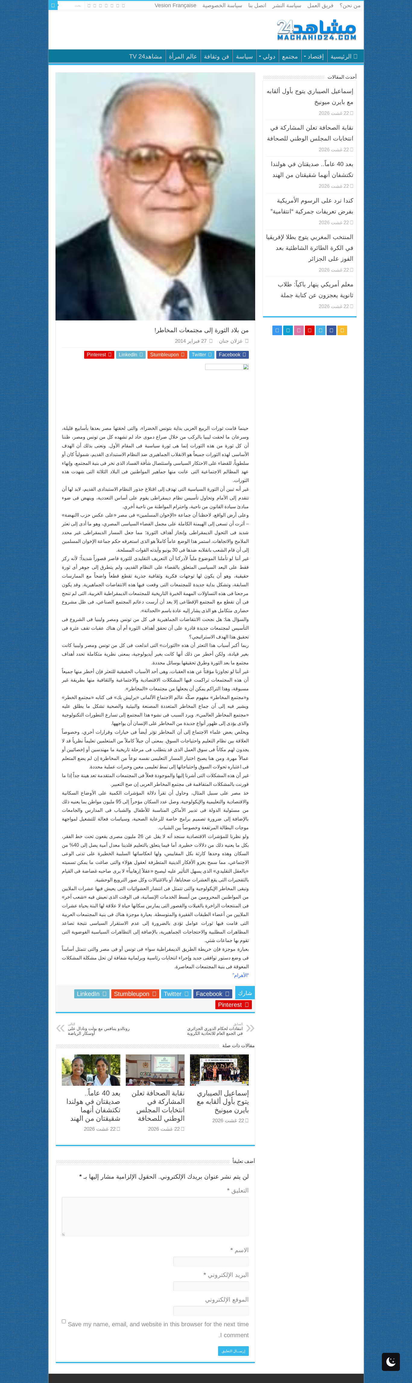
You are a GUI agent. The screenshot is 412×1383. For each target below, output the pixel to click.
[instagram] (89, 5)
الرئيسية (341, 56)
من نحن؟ (350, 5)
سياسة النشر (286, 5)
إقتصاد (316, 56)
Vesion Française (175, 5)
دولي (269, 56)
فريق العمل (320, 5)
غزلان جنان (230, 341)
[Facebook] (118, 5)
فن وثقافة (216, 56)
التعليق (238, 1190)
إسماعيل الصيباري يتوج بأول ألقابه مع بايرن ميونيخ (223, 1101)
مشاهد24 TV (145, 56)
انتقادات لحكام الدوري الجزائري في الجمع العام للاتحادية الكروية (215, 1029)
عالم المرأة (183, 56)
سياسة (244, 56)
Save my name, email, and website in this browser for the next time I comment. (158, 1329)
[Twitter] (112, 5)
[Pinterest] (106, 5)
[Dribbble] (100, 5)
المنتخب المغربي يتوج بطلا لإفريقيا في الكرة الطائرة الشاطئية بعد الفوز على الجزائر (309, 248)
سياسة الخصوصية (222, 5)
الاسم (239, 1250)
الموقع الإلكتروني (227, 1299)
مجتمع (290, 56)
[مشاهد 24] (316, 29)
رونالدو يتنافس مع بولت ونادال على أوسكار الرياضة (99, 1029)
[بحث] (53, 5)
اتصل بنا (257, 5)
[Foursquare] (95, 5)
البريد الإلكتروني (226, 1274)
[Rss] (123, 5)
